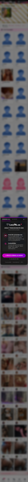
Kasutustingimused (16, 262)
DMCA (22, 262)
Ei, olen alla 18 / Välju (14, 258)
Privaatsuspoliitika (8, 262)
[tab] (6, 219)
